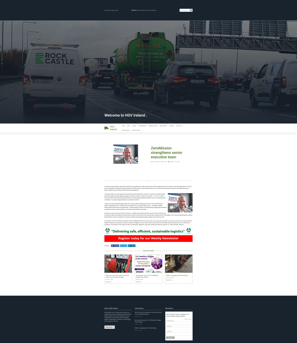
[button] (115, 245)
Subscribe (171, 125)
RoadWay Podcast (153, 125)
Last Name (168, 331)
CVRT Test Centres (136, 130)
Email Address (170, 320)
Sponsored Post (163, 125)
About (128, 125)
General (164, 161)
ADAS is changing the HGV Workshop (177, 275)
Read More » (109, 281)
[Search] (191, 10)
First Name (168, 326)
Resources (178, 125)
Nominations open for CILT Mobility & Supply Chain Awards (147, 276)
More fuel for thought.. (139, 10)
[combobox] (185, 10)
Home (123, 125)
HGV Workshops (126, 130)
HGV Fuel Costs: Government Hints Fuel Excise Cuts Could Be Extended (117, 276)
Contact (134, 125)
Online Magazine (142, 125)
